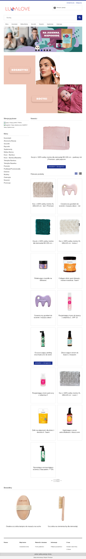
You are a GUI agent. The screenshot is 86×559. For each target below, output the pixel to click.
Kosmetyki (7, 138)
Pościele (7, 166)
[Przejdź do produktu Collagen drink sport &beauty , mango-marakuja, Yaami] (70, 265)
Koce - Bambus (9, 155)
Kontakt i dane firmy (72, 546)
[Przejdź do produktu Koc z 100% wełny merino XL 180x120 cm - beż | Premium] (43, 190)
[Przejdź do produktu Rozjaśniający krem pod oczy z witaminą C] (43, 379)
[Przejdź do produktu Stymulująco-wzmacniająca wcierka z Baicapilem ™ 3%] (43, 454)
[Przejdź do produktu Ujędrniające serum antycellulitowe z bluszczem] (70, 417)
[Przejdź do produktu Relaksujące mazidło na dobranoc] (43, 265)
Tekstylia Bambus (10, 160)
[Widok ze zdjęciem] (76, 173)
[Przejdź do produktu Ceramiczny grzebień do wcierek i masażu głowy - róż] (70, 190)
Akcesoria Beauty (10, 141)
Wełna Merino (9, 152)
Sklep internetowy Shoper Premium (43, 557)
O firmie (69, 549)
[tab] (36, 50)
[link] (43, 39)
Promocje (7, 183)
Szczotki (7, 144)
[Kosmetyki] (32, 69)
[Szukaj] (79, 17)
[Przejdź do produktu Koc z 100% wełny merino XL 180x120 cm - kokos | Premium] (70, 227)
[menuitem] (7, 24)
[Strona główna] (18, 8)
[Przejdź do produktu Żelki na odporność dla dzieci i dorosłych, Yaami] (43, 417)
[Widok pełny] (80, 173)
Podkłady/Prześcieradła (12, 169)
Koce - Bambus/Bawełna (12, 158)
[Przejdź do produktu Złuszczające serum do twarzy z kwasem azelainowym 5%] (70, 339)
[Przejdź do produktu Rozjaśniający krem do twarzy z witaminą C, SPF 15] (70, 302)
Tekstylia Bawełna (10, 163)
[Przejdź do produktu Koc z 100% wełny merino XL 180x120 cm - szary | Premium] (70, 379)
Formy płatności (39, 546)
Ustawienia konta (24, 546)
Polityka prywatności (56, 546)
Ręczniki (7, 146)
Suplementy (8, 149)
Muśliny (6, 174)
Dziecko (6, 172)
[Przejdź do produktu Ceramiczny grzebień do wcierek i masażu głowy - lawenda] (43, 302)
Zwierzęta (7, 177)
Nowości (7, 180)
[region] (43, 39)
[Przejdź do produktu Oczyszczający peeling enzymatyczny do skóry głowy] (43, 339)
